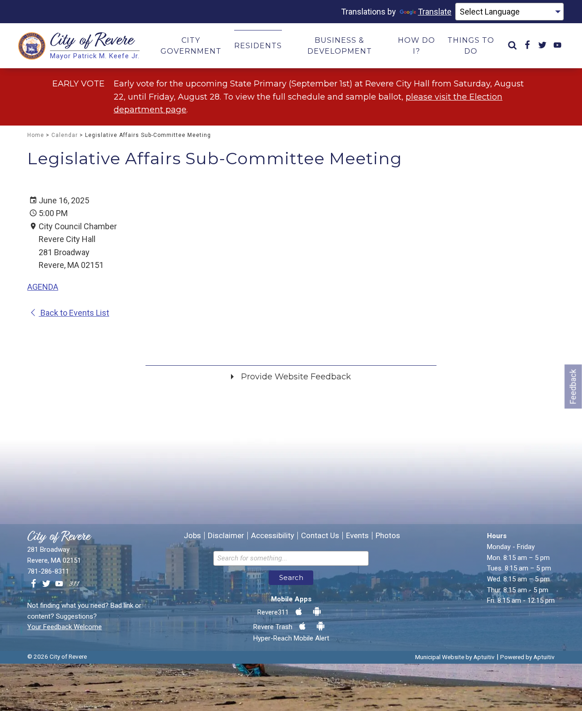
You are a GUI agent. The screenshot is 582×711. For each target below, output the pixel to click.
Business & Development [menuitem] (339, 45)
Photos (388, 536)
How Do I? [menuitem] (416, 45)
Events (357, 536)
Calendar (64, 135)
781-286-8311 (48, 571)
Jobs (192, 536)
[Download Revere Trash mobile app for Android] (320, 626)
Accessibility (272, 536)
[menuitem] (512, 45)
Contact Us (320, 536)
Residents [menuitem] (258, 45)
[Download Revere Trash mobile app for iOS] (302, 626)
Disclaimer (226, 536)
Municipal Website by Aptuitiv (455, 657)
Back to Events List (74, 313)
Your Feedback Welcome (64, 627)
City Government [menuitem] (191, 45)
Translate (435, 11)
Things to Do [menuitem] (470, 45)
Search (291, 577)
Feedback (573, 386)
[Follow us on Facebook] (33, 584)
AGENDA (42, 287)
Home (35, 135)
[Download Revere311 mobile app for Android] (317, 612)
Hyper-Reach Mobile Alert (291, 638)
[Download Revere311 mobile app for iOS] (298, 612)
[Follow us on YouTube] (59, 584)
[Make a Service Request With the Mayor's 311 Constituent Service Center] (74, 584)
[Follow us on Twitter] (46, 584)
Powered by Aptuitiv (527, 657)
